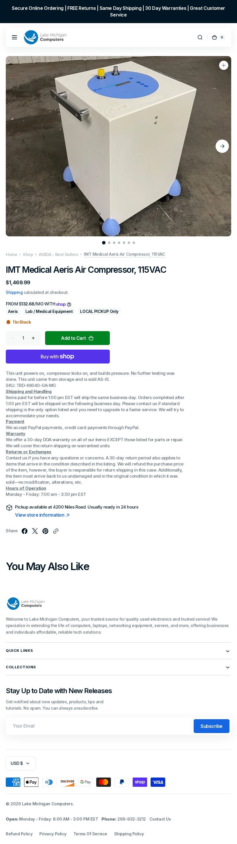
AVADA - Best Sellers (58, 254)
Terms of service (90, 833)
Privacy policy (52, 833)
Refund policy (19, 833)
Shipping (14, 292)
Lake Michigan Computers (47, 803)
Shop (28, 254)
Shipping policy (129, 833)
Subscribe (212, 726)
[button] (14, 37)
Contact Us (160, 819)
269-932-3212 (131, 819)
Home (11, 254)
